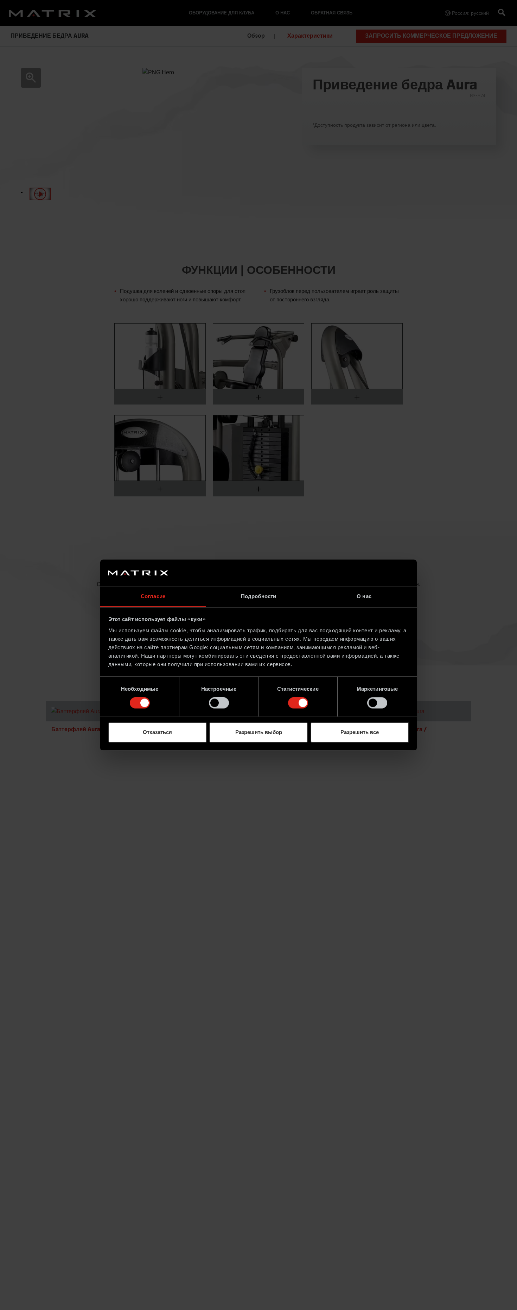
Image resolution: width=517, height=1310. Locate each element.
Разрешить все (359, 732)
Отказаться (157, 732)
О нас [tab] (364, 596)
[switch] (219, 702)
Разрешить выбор (258, 732)
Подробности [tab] (258, 596)
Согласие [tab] (153, 596)
